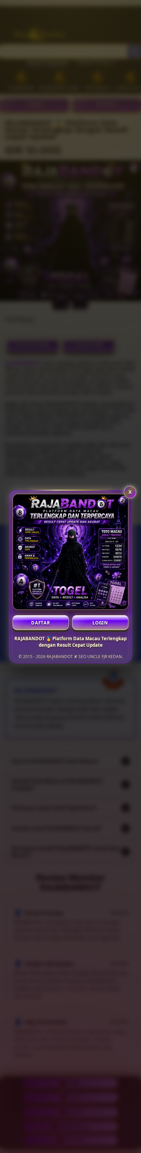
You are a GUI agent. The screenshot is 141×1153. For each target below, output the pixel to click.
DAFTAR (40, 623)
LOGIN (100, 623)
